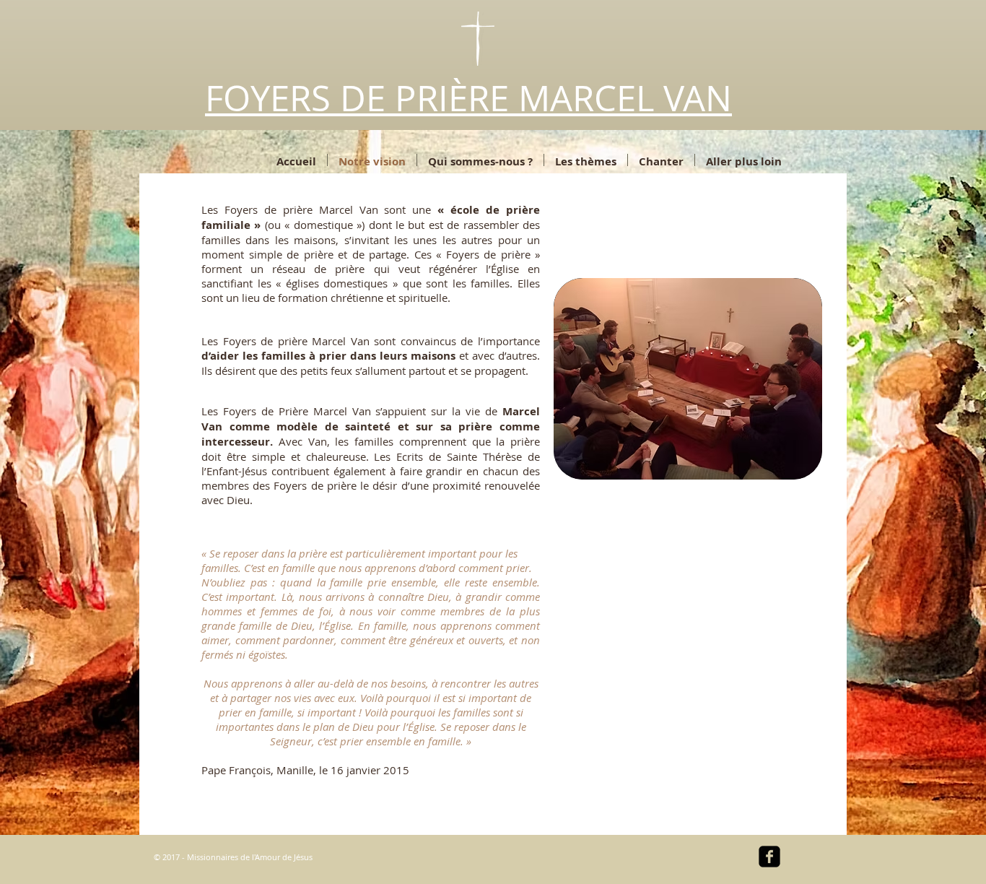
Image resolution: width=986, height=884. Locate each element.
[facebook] (769, 856)
